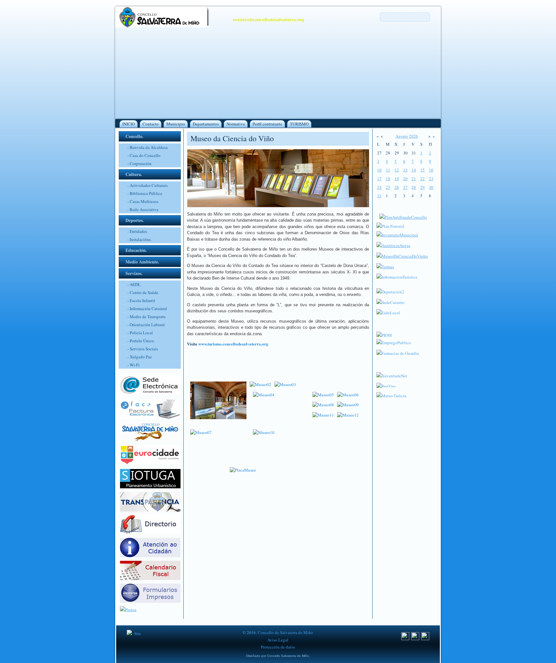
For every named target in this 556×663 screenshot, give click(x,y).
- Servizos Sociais (142, 349)
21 (414, 178)
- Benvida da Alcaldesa (147, 147)
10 (379, 170)
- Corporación (139, 163)
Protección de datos (278, 647)
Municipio (175, 124)
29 (422, 187)
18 (388, 178)
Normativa (236, 124)
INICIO (128, 124)
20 (405, 178)
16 (431, 170)
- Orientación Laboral (146, 324)
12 (396, 170)
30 (431, 187)
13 (405, 170)
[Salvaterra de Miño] (425, 638)
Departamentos (206, 124)
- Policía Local (140, 333)
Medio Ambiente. (142, 261)
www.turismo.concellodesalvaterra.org (233, 344)
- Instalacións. (139, 239)
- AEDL (134, 284)
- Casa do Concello (144, 155)
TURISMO (299, 124)
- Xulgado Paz (139, 357)
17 (379, 178)
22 (422, 178)
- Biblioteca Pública (144, 193)
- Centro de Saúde (142, 292)
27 (405, 187)
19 (396, 178)
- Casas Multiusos (142, 201)
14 (414, 170)
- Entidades (137, 231)
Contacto (151, 124)
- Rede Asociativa (142, 209)
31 (379, 195)
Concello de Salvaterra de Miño (285, 632)
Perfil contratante (267, 124)
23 (431, 178)
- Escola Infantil (141, 300)
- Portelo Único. (141, 341)
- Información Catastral (147, 308)
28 (414, 187)
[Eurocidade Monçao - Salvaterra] (150, 463)
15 (422, 170)
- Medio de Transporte (146, 316)
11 (388, 170)
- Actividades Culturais (147, 185)
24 (379, 187)
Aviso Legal (277, 640)
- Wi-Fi (133, 365)
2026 (413, 136)
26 (396, 187)
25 (388, 187)
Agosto (401, 136)
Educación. (136, 250)
